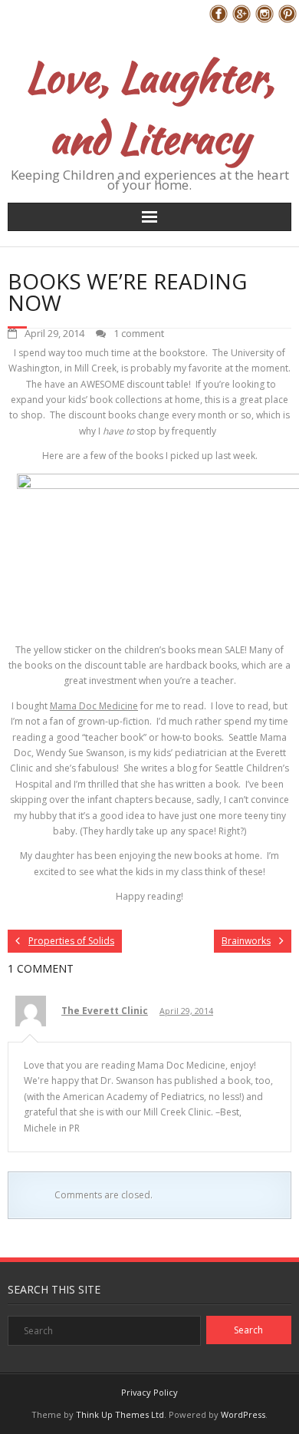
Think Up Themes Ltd (120, 1414)
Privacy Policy (149, 1392)
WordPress (243, 1414)
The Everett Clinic (104, 1010)
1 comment (138, 333)
